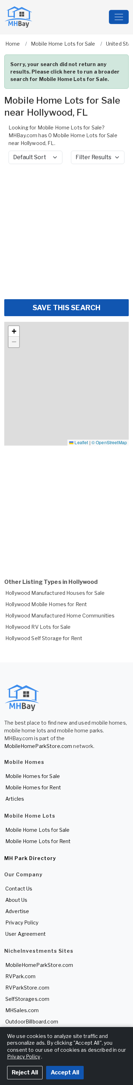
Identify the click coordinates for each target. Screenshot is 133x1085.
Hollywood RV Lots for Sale (38, 627)
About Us (16, 900)
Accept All (65, 1072)
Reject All (25, 1072)
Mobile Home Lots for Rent (38, 841)
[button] (14, 331)
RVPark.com (20, 976)
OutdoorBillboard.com (31, 1022)
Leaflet (80, 442)
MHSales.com (22, 1010)
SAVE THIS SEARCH (66, 307)
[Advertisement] (66, 232)
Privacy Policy (21, 922)
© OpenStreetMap (109, 442)
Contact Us (18, 889)
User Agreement (25, 934)
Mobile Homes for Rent (33, 787)
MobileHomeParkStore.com (38, 746)
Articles (14, 799)
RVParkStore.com (27, 988)
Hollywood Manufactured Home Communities (60, 616)
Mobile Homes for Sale (32, 776)
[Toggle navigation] (119, 17)
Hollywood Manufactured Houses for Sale (55, 593)
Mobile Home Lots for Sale (37, 830)
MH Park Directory (30, 858)
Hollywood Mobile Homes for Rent (46, 604)
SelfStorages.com (27, 999)
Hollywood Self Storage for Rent (43, 638)
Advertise (17, 911)
